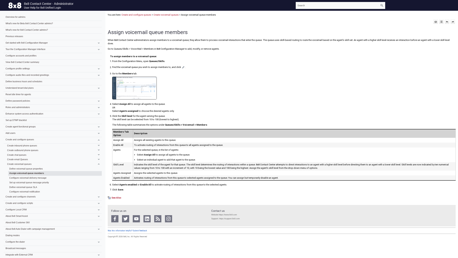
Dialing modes (13, 235)
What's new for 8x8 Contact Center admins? (27, 30)
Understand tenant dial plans (20, 88)
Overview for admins (15, 17)
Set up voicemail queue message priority (29, 182)
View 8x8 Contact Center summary (22, 62)
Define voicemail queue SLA (23, 187)
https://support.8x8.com (229, 219)
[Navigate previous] (447, 22)
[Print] (435, 22)
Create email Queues (17, 159)
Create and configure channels (21, 196)
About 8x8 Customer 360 (18, 222)
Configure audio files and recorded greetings (27, 75)
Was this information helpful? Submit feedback (127, 231)
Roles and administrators (18, 107)
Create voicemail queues (19, 164)
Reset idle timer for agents (18, 94)
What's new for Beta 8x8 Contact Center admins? (29, 23)
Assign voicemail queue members (26, 173)
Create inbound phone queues (22, 145)
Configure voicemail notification (24, 191)
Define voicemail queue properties (26, 169)
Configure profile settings (18, 68)
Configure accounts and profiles (21, 55)
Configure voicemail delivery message (28, 178)
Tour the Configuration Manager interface (25, 49)
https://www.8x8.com (228, 215)
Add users (10, 133)
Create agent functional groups (21, 126)
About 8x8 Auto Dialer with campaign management (30, 229)
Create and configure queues (20, 139)
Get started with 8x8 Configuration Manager (27, 43)
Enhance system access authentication (24, 114)
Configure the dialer (15, 242)
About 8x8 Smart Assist (17, 216)
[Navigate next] (453, 22)
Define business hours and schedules (24, 81)
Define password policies (18, 101)
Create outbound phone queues (22, 150)
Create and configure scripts (19, 203)
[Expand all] (441, 22)
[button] (382, 5)
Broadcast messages (16, 248)
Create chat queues (16, 155)
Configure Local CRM (16, 209)
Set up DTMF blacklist (16, 120)
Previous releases (14, 36)
